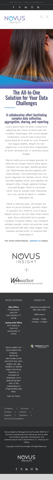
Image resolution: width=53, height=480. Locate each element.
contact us (35, 240)
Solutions (23, 415)
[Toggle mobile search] (41, 16)
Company (8, 408)
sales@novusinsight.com (33, 2)
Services (24, 408)
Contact (7, 412)
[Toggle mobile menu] (47, 16)
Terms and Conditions (13, 418)
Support (7, 415)
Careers (22, 412)
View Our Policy (13, 396)
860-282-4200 (39, 310)
